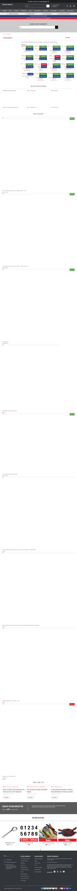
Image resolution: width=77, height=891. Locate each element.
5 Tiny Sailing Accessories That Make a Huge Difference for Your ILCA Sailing (62, 790)
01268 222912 (56, 5)
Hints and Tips (38, 782)
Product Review (37, 869)
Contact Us (23, 863)
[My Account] (70, 6)
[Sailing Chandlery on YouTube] (64, 871)
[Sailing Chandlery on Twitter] (60, 871)
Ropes (10, 10)
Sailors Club (48, 18)
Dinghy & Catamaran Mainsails (14, 99)
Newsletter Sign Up (24, 867)
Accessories (23, 10)
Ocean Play (45, 10)
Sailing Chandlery (10, 888)
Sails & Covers (54, 10)
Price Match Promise (24, 869)
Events (36, 860)
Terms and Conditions (25, 878)
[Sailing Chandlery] (7, 4)
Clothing (5, 10)
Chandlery (16, 10)
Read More (6, 797)
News (36, 865)
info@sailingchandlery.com (11, 862)
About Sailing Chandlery (25, 858)
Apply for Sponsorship (25, 876)
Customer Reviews (24, 860)
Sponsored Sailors (24, 873)
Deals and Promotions (39, 858)
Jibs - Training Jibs (38, 99)
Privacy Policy (23, 880)
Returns (22, 871)
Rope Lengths (62, 10)
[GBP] (67, 6)
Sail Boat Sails (62, 99)
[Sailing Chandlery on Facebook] (57, 871)
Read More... (23, 44)
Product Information (38, 867)
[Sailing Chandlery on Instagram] (54, 871)
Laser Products (37, 10)
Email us (55, 6)
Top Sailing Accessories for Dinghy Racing (37, 790)
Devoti (30, 10)
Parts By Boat (70, 10)
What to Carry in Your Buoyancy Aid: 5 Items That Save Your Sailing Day (14, 790)
